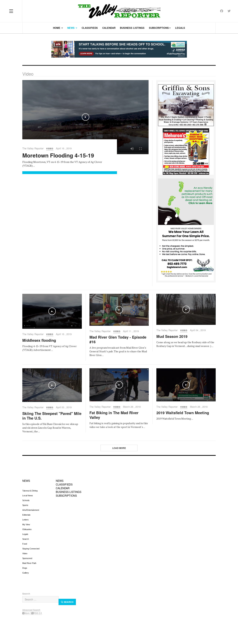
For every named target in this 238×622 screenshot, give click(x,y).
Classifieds (90, 28)
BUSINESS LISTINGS (68, 492)
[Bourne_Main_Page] (186, 201)
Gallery (25, 573)
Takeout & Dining (30, 491)
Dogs (24, 568)
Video (24, 553)
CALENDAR (63, 488)
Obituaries (27, 529)
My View (26, 524)
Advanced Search (31, 609)
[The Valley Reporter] (119, 11)
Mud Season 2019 (171, 336)
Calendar (108, 28)
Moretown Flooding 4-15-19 (58, 155)
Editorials (26, 515)
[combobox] (40, 599)
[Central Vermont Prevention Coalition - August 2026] (119, 49)
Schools (26, 500)
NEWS (26, 481)
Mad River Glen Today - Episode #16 (117, 339)
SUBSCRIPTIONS (66, 495)
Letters (25, 520)
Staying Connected (30, 549)
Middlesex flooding (39, 340)
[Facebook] (221, 11)
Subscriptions (159, 28)
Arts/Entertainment (30, 510)
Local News (27, 495)
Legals (180, 28)
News (71, 28)
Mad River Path (29, 563)
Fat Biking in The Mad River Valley (114, 415)
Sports (25, 505)
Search (25, 539)
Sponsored (27, 558)
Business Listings (132, 28)
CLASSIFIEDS (64, 484)
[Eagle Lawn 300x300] (186, 252)
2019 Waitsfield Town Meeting (182, 412)
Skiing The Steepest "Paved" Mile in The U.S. (51, 416)
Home (57, 28)
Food (24, 544)
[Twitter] (229, 11)
